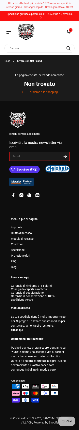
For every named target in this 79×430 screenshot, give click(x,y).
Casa (7, 60)
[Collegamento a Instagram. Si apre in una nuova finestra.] (21, 195)
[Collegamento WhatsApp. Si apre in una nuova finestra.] (29, 195)
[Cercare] (68, 48)
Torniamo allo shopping (43, 92)
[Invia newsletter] (65, 156)
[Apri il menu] (9, 32)
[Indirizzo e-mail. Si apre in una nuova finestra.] (37, 195)
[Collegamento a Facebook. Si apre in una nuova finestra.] (13, 195)
